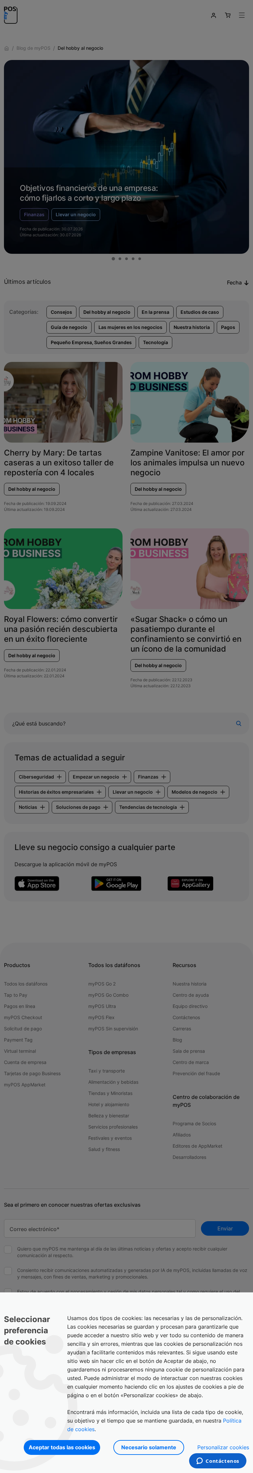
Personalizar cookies (223, 1447)
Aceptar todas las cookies (62, 1447)
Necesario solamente (148, 1447)
